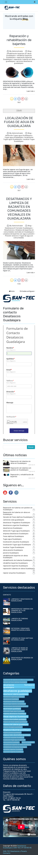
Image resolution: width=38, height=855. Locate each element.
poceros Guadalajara (11, 553)
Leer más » (31, 91)
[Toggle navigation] (6, 2)
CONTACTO (7, 595)
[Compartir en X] (15, 98)
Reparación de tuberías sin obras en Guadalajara (20, 462)
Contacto (6, 853)
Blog (30, 51)
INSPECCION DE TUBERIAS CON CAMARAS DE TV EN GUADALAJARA (22, 610)
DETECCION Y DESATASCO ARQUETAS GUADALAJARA (20, 629)
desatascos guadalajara (17, 690)
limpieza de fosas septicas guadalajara (15, 722)
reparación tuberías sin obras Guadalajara (19, 569)
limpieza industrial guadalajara (17, 730)
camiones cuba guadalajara (13, 520)
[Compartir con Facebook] (19, 98)
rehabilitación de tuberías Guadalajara (17, 560)
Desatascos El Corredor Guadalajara (19, 228)
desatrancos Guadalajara (12, 528)
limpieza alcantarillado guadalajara (14, 719)
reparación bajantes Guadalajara (15, 566)
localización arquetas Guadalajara (16, 542)
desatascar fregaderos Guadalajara (16, 523)
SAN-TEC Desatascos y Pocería (15, 851)
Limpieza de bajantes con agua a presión (18, 234)
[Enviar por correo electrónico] (11, 98)
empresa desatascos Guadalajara (15, 534)
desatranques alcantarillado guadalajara (15, 706)
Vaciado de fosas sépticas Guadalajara (17, 517)
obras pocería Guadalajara (13, 550)
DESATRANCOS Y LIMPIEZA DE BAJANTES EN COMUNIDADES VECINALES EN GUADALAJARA (19, 208)
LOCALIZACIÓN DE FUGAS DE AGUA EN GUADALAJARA (19, 122)
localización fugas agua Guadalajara (18, 138)
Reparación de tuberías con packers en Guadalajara (20, 469)
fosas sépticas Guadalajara (13, 536)
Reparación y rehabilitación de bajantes (19, 40)
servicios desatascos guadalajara (23, 62)
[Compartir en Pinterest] (22, 98)
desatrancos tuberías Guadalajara (13, 701)
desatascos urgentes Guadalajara (16, 525)
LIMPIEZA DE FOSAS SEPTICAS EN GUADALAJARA (22, 639)
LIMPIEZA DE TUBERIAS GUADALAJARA (19, 619)
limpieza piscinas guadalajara (12, 732)
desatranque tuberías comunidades (14, 704)
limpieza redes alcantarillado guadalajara (16, 735)
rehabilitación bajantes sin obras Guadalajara (17, 744)
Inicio (12, 291)
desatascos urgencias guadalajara (14, 697)
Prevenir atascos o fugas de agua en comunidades (19, 237)
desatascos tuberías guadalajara (15, 694)
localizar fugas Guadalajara (13, 547)
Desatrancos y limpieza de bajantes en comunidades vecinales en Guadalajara (19, 231)
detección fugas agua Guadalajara (18, 135)
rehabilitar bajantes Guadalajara (15, 563)
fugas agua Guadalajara (14, 137)
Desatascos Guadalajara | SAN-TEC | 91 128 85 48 (17, 847)
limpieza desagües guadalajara (12, 727)
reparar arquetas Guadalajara (14, 573)
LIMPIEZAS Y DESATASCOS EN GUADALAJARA (21, 600)
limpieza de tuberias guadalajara (15, 724)
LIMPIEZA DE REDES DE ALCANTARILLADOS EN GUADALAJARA (19, 649)
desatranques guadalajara (12, 709)
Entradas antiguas (27, 291)
